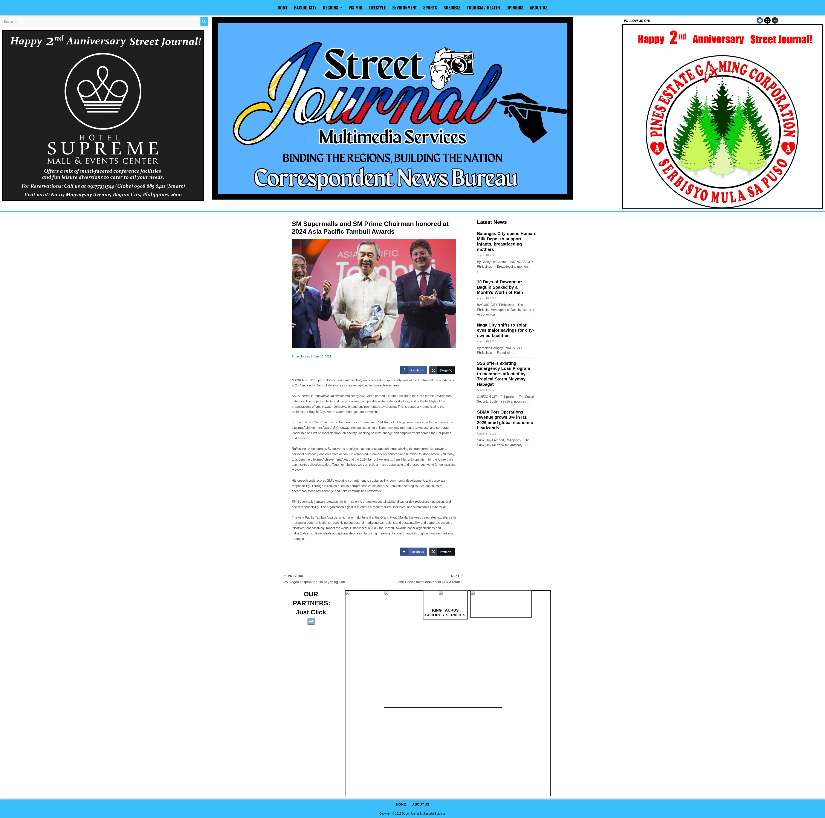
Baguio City (305, 7)
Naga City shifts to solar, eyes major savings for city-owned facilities (505, 330)
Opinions (514, 7)
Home (283, 7)
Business (451, 7)
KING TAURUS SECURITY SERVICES (445, 612)
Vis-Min (355, 7)
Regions (330, 7)
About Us (538, 7)
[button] (332, 7)
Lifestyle (377, 7)
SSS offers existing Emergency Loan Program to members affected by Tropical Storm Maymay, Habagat (503, 374)
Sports (430, 7)
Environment (404, 7)
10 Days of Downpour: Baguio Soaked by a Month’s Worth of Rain (500, 287)
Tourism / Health (483, 7)
